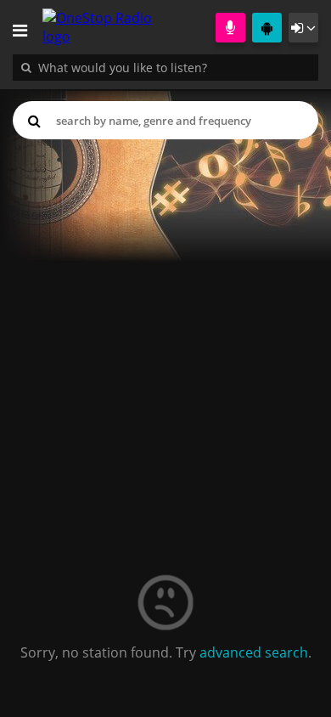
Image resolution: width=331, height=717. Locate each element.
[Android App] (267, 27)
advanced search (253, 652)
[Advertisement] (165, 323)
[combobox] (174, 67)
